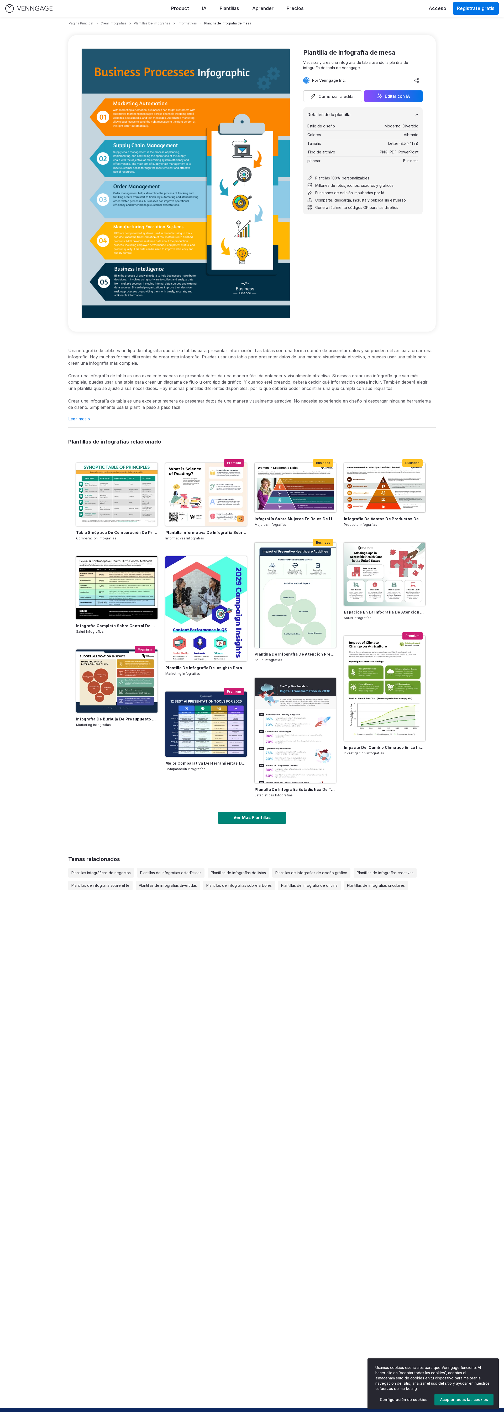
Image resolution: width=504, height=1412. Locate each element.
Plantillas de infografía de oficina (309, 885)
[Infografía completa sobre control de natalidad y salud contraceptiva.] (117, 587)
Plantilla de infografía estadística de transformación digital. (295, 789)
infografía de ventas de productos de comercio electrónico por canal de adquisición (384, 519)
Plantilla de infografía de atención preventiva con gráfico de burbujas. (295, 654)
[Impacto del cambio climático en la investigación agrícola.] (384, 688)
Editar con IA (397, 96)
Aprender (263, 8)
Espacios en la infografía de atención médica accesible (384, 612)
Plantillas (229, 8)
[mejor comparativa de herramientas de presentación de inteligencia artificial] (206, 724)
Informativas (187, 23)
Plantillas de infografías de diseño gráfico (311, 872)
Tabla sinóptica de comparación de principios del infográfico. (117, 532)
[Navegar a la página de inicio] (28, 8)
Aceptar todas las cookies (464, 1399)
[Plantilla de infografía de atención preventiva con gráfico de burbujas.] (295, 595)
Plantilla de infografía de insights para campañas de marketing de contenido (206, 668)
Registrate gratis (476, 8)
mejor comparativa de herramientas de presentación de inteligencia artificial (206, 763)
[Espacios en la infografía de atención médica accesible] (384, 574)
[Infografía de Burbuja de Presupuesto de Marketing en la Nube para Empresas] (117, 681)
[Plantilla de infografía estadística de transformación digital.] (295, 730)
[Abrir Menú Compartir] (417, 80)
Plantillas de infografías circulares (376, 885)
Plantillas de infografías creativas (385, 872)
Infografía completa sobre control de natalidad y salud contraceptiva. (117, 625)
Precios (295, 8)
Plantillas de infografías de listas (238, 872)
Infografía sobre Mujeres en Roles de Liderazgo (295, 519)
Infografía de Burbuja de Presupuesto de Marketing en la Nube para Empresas (117, 719)
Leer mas (79, 418)
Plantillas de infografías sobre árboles (239, 885)
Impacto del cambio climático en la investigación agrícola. (384, 747)
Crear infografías (114, 23)
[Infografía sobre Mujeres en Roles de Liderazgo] (295, 487)
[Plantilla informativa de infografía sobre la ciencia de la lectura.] (206, 494)
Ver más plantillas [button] (252, 817)
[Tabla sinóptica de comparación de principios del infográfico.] (117, 494)
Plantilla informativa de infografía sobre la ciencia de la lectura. (206, 532)
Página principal (81, 23)
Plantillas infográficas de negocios (101, 872)
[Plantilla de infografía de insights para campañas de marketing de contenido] (206, 608)
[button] (332, 96)
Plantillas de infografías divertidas (168, 885)
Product (180, 8)
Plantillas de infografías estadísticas (170, 872)
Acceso (437, 8)
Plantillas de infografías (152, 23)
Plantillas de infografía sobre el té (100, 885)
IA (204, 8)
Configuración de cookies (403, 1399)
